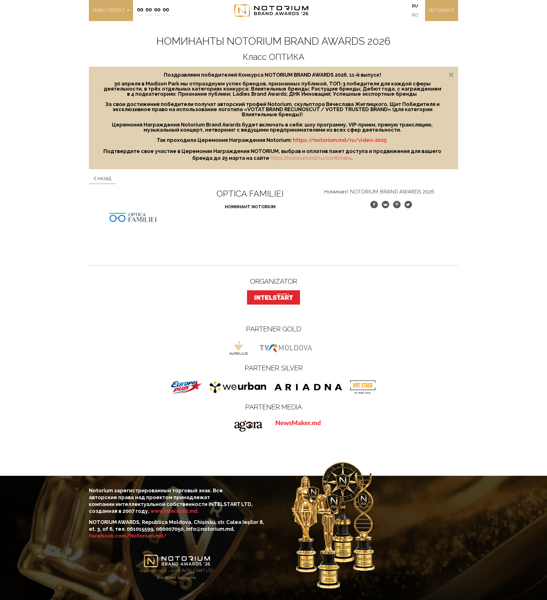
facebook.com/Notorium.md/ (128, 536)
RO (415, 15)
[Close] (451, 75)
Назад (103, 178)
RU (415, 6)
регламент (441, 10)
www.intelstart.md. (174, 511)
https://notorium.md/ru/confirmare (310, 158)
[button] (111, 10)
